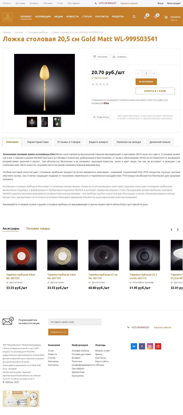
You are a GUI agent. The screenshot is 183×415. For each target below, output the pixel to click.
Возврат (76, 358)
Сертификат (78, 368)
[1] (93, 84)
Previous (171, 229)
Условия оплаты (80, 350)
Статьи (51, 358)
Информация (80, 345)
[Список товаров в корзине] (173, 19)
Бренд (98, 354)
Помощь (100, 345)
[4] (104, 84)
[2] (97, 84)
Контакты (53, 365)
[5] (107, 84)
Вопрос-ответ (102, 350)
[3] (100, 84)
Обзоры (99, 365)
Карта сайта (101, 361)
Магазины (53, 361)
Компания (54, 345)
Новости (52, 354)
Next (177, 229)
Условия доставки (81, 354)
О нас (51, 350)
